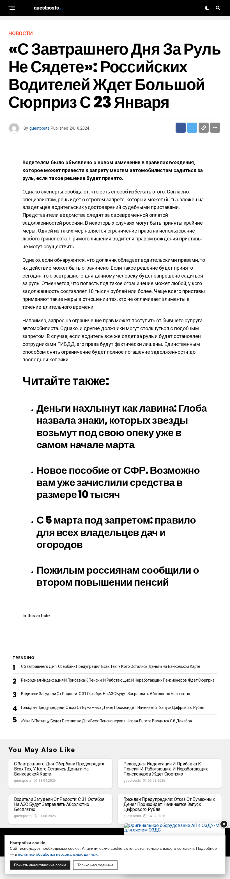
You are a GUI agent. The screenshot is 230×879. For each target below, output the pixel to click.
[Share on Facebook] (181, 128)
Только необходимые (95, 865)
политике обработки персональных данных (58, 854)
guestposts (39, 128)
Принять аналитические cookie (40, 865)
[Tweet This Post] (192, 128)
